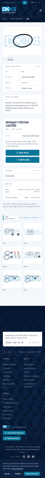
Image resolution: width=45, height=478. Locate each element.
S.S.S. (5, 388)
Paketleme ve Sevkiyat (32, 376)
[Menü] (40, 10)
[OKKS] (9, 10)
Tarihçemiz (6, 368)
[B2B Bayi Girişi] (24, 2)
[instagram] (24, 456)
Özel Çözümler (29, 380)
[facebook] (33, 456)
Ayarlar (7, 474)
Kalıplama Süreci (30, 368)
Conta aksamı (8, 407)
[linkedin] (28, 456)
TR (32, 3)
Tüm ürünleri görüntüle (29, 217)
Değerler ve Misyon (9, 364)
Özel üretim (7, 418)
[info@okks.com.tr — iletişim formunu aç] (19, 2)
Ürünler (4, 19)
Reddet (18, 474)
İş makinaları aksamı (10, 403)
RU (42, 3)
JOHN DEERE (9, 176)
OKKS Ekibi (6, 380)
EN (35, 3)
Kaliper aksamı (8, 411)
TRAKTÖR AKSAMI (16, 19)
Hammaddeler (29, 364)
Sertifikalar (7, 376)
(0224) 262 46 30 (10, 3)
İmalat (26, 372)
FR (39, 3)
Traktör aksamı (8, 399)
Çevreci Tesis (7, 372)
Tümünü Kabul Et (32, 474)
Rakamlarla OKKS (9, 384)
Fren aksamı (7, 415)
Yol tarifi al (34, 342)
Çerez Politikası (17, 469)
